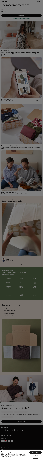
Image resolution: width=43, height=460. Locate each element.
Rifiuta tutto (35, 455)
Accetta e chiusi (35, 452)
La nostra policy (8, 456)
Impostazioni (35, 458)
